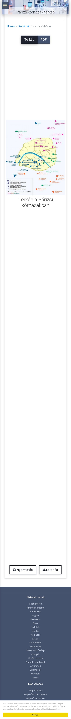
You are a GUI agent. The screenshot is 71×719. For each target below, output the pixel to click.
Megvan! (35, 714)
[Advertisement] (35, 79)
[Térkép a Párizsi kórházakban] (35, 157)
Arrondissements (35, 607)
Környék (35, 654)
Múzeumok (35, 646)
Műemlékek (35, 642)
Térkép (29, 39)
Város (36, 677)
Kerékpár (35, 673)
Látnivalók (35, 611)
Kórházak (24, 26)
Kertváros (35, 619)
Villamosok (35, 669)
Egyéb (35, 615)
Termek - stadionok (35, 662)
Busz (35, 623)
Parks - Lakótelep (36, 650)
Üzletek (36, 627)
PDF (43, 39)
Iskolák (35, 631)
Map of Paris (35, 690)
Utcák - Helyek (35, 658)
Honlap (11, 26)
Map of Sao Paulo (35, 698)
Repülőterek (35, 603)
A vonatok (35, 665)
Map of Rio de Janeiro (35, 694)
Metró (35, 638)
